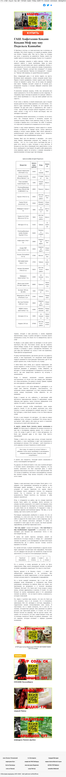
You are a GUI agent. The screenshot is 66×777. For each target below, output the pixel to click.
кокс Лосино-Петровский (10, 758)
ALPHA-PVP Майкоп (53, 765)
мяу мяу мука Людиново (32, 765)
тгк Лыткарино (32, 758)
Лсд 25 (11, 1)
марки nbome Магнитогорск (53, 761)
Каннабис (54, 1)
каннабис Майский (53, 768)
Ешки (29, 1)
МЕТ (18, 1)
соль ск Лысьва (10, 768)
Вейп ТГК (40, 1)
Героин (23, 1)
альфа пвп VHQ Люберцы (32, 761)
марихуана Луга (10, 761)
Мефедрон (62, 1)
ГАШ (15, 1)
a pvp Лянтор (31, 768)
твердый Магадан (53, 758)
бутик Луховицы (10, 765)
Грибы (34, 1)
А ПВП (6, 1)
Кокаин (47, 1)
